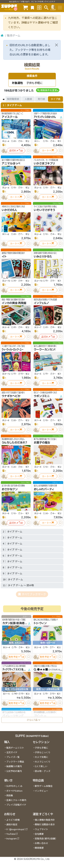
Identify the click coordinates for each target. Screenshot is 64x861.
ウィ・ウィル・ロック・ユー (12, 349)
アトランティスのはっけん (45, 117)
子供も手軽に (41, 748)
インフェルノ (41, 303)
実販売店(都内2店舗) (45, 838)
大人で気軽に (41, 757)
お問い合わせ (41, 843)
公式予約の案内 (14, 771)
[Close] (56, 45)
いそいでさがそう (44, 210)
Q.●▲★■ (41, 669)
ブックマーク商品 (15, 761)
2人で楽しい (41, 766)
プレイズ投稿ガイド (16, 804)
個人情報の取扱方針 (45, 820)
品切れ (12, 150)
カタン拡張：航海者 (13, 623)
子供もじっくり (42, 752)
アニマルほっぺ (11, 163)
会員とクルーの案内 (16, 800)
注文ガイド (11, 752)
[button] (47, 90)
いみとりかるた (43, 256)
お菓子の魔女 (42, 442)
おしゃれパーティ (44, 489)
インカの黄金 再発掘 (14, 303)
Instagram (11, 838)
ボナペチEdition (14, 791)
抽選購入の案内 (14, 766)
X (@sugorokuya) (15, 829)
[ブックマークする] (28, 150)
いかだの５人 (9, 210)
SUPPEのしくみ (14, 786)
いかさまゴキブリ (44, 163)
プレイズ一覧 (13, 757)
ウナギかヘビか (11, 396)
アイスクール (10, 117)
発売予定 (13, 656)
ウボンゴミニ (42, 396)
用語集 (9, 795)
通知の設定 (11, 824)
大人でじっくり (42, 761)
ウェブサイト (41, 829)
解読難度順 (13, 98)
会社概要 (39, 834)
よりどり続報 (13, 820)
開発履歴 (39, 848)
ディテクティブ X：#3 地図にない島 (17, 669)
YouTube (10, 834)
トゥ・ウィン (40, 623)
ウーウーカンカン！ (44, 349)
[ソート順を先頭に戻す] (3, 99)
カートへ (47, 150)
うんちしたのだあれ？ (14, 442)
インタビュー (41, 791)
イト (4, 256)
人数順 (28, 98)
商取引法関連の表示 (45, 824)
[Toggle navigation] (59, 7)
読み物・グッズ (42, 771)
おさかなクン (10, 489)
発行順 (41, 98)
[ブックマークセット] (32, 7)
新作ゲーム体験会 (44, 786)
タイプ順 (55, 98)
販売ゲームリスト (15, 748)
